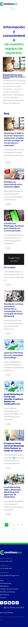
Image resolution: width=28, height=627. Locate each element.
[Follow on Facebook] (1, 602)
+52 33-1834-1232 (6, 561)
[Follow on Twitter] (5, 602)
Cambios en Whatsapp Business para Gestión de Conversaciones (14, 227)
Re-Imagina (9, 267)
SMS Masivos (4, 586)
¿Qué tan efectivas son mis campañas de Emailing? (13, 355)
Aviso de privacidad (6, 613)
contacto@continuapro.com (9, 575)
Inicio (2, 580)
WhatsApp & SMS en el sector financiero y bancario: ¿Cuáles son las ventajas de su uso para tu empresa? (14, 76)
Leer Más (8, 162)
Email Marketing (5, 583)
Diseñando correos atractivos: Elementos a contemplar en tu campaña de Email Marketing (13, 310)
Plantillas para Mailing (7, 592)
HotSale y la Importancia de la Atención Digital (13, 184)
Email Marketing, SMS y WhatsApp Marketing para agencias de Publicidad (12, 492)
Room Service (4, 595)
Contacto (3, 597)
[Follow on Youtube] (13, 602)
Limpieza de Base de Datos (9, 589)
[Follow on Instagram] (17, 602)
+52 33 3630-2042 (6, 568)
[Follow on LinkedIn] (9, 602)
